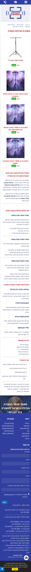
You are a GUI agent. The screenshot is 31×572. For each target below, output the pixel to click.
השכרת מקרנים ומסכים (8, 428)
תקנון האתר (26, 426)
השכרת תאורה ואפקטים (8, 426)
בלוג (28, 431)
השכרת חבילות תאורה (17, 26)
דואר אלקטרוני (25, 468)
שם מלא (27, 452)
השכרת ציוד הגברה (9, 423)
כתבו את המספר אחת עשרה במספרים (18, 486)
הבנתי (14, 569)
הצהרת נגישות (25, 433)
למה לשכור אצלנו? (24, 428)
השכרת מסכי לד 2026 (8, 433)
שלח (4, 502)
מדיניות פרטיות (25, 436)
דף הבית (27, 25)
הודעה (27, 476)
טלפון (27, 460)
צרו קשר (27, 438)
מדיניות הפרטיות (9, 494)
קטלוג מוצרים (20, 25)
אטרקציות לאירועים (9, 431)
